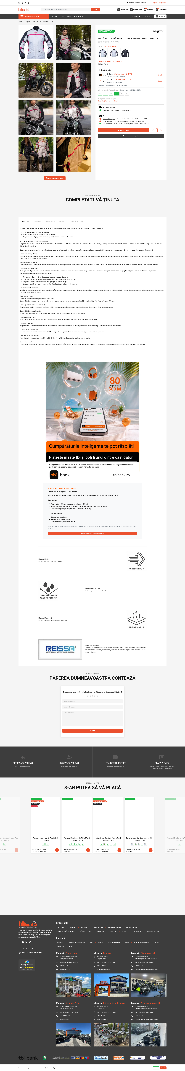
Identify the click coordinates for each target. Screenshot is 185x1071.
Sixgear (27, 22)
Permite (163, 1068)
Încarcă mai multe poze (54, 178)
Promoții (135, 16)
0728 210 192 (139, 1028)
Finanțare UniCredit (152, 994)
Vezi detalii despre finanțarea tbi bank (92, 595)
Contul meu (60, 990)
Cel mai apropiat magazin (137, 3)
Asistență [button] (162, 16)
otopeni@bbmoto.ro (103, 1032)
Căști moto (59, 1005)
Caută (96, 9)
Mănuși (100, 1005)
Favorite (84, 990)
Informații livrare (85, 994)
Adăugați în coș (123, 130)
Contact (124, 994)
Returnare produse (114, 990)
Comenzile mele (97, 990)
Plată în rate (100, 994)
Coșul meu (72, 990)
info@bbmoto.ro (65, 1032)
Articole (147, 16)
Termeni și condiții (132, 990)
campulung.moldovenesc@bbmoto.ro (146, 1032)
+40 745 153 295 (27, 1011)
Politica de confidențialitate (65, 994)
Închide (156, 1068)
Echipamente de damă (141, 1005)
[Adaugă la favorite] (153, 130)
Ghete (127, 1005)
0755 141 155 (101, 1028)
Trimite (92, 793)
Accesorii (72, 1009)
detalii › (160, 75)
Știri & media (137, 994)
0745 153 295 (64, 1028)
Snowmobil (60, 1009)
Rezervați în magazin (131, 136)
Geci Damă (35, 22)
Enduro (156, 1005)
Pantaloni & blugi (114, 1005)
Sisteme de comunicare (77, 1005)
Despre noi (113, 994)
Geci (91, 1005)
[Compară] (160, 130)
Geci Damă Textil (47, 22)
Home (20, 22)
